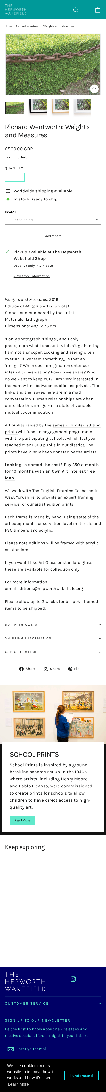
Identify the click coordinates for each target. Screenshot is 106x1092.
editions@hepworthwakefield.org (50, 588)
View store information (32, 276)
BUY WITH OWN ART (23, 624)
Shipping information (28, 638)
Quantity (14, 168)
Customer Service (27, 1003)
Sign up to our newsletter (38, 1020)
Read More (22, 820)
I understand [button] (81, 1076)
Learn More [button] (18, 1084)
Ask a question (21, 652)
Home (9, 26)
